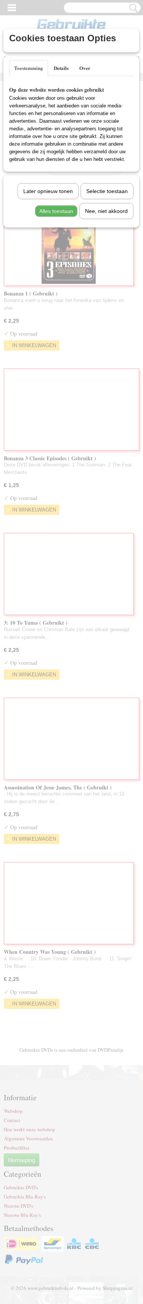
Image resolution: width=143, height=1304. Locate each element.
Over (84, 67)
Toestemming (28, 67)
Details (61, 67)
